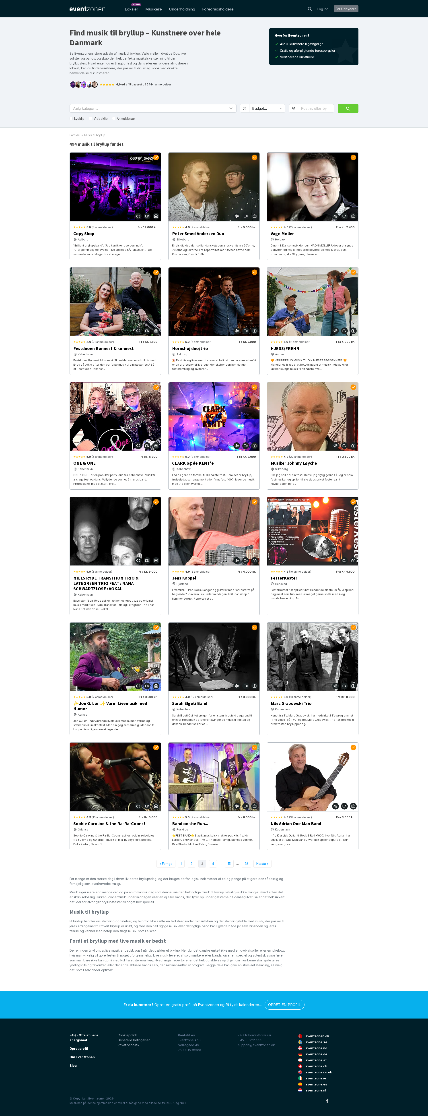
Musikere (153, 9)
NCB (183, 1103)
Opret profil (79, 1048)
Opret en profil (284, 1004)
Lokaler (132, 7)
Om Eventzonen (82, 1057)
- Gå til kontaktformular (254, 1035)
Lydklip (79, 118)
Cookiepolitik (127, 1035)
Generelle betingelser (134, 1040)
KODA (171, 1103)
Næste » (262, 863)
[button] (153, 108)
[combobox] (316, 108)
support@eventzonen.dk (256, 1045)
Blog (73, 1065)
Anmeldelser (126, 118)
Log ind (322, 9)
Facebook (327, 1100)
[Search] (310, 8)
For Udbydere (346, 9)
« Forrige (166, 863)
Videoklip (101, 118)
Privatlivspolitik (128, 1045)
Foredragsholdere (218, 9)
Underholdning (182, 9)
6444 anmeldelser (159, 84)
